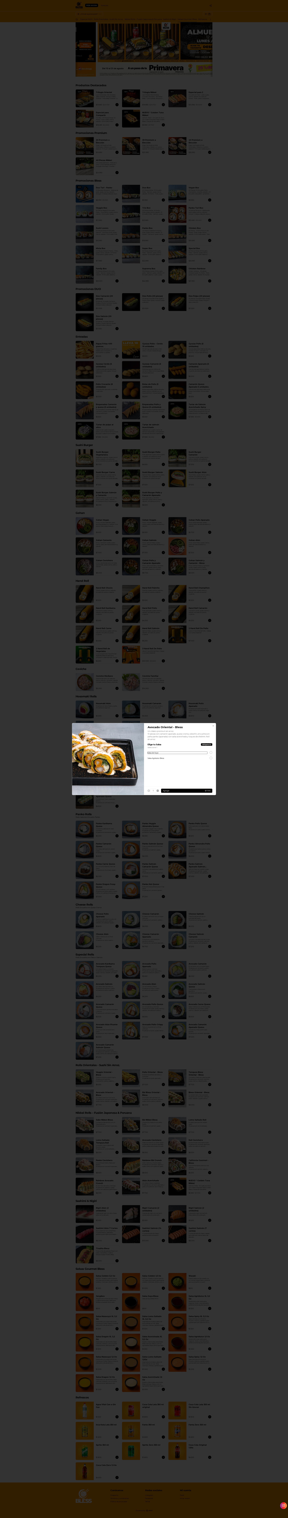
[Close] (213, 726)
